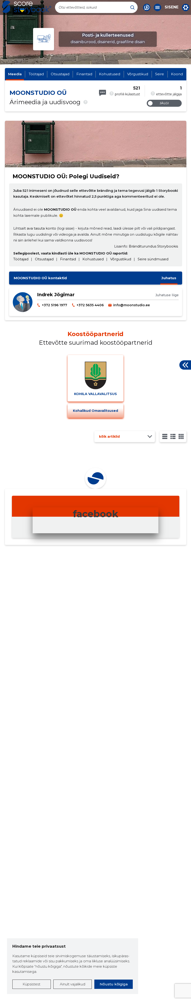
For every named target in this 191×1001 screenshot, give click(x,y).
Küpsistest (31, 984)
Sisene (171, 7)
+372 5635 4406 (90, 305)
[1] (165, 436)
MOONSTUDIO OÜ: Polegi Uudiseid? (66, 176)
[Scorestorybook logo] (26, 7)
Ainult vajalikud (72, 984)
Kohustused (109, 74)
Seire (159, 74)
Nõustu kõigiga (114, 984)
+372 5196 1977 (54, 305)
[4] (181, 436)
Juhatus (168, 278)
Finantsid (84, 74)
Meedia (15, 74)
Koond (177, 74)
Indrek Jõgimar (56, 294)
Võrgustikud (137, 74)
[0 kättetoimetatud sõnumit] (102, 93)
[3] (173, 436)
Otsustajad (60, 74)
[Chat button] (146, 7)
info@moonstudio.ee (131, 305)
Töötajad (36, 74)
